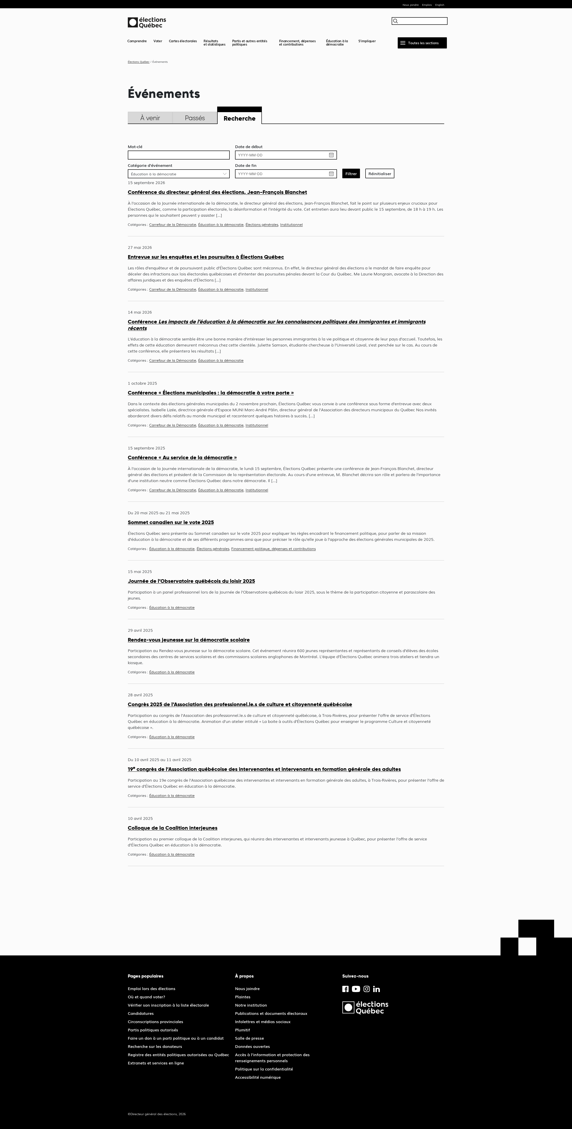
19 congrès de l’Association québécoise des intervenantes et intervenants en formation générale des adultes (264, 769)
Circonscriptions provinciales (155, 1021)
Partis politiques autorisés (153, 1029)
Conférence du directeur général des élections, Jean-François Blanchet (217, 192)
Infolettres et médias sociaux (262, 1021)
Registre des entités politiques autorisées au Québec (178, 1054)
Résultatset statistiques (214, 42)
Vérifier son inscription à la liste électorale (168, 1005)
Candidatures (141, 1013)
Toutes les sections (423, 42)
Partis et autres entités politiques (249, 42)
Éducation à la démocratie (337, 42)
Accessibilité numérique (258, 1077)
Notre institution (251, 1005)
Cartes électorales (183, 40)
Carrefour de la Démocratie (172, 224)
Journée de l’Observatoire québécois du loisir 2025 (191, 580)
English (439, 5)
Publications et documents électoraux (271, 1013)
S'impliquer (367, 40)
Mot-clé (135, 146)
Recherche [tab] (240, 118)
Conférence (276, 325)
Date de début (249, 146)
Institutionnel (291, 224)
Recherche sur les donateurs (155, 1046)
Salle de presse (249, 1038)
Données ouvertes (252, 1046)
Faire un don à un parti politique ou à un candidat (176, 1038)
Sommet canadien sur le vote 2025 (171, 522)
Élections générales (262, 224)
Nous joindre (411, 5)
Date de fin (246, 165)
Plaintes (242, 996)
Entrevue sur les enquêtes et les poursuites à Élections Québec (206, 256)
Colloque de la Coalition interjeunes (172, 827)
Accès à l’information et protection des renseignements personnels (272, 1057)
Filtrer (351, 173)
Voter (158, 40)
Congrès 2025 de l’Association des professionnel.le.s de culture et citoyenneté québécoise (240, 704)
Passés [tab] (195, 118)
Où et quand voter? (146, 996)
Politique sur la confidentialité (264, 1069)
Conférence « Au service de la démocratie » (182, 457)
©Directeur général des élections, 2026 (157, 1114)
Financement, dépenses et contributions (297, 42)
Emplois (427, 5)
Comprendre (137, 40)
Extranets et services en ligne (156, 1063)
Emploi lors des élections (151, 988)
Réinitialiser (379, 173)
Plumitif (242, 1029)
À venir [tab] (150, 118)
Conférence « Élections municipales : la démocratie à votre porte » (211, 392)
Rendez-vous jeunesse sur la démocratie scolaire (189, 639)
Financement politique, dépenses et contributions (273, 548)
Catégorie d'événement (150, 165)
